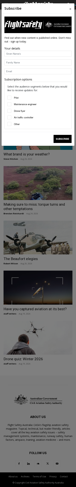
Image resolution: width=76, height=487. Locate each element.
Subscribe (62, 139)
